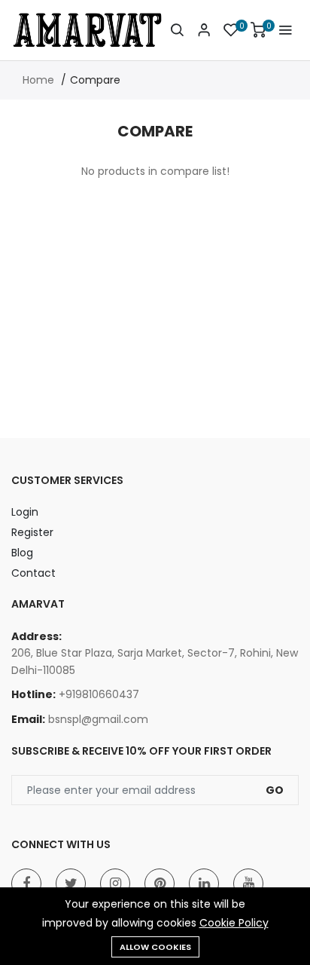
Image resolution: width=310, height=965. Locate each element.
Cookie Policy (234, 922)
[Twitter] (71, 883)
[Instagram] (115, 883)
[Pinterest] (159, 883)
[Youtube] (248, 883)
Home (38, 79)
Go (275, 790)
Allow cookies (155, 947)
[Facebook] (26, 883)
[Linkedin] (204, 883)
